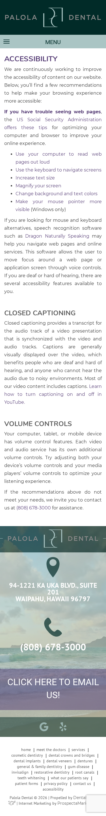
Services (78, 749)
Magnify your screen (38, 185)
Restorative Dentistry (52, 772)
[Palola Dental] (53, 17)
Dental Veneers (59, 760)
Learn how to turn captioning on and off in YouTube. (53, 394)
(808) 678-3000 (33, 508)
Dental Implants (27, 760)
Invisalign (20, 772)
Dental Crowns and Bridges (72, 755)
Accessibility (53, 789)
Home (26, 749)
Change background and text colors (57, 193)
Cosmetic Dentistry (27, 755)
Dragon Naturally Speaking (57, 236)
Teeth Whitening (31, 777)
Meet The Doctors (51, 749)
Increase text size (35, 178)
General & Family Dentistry (39, 766)
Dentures (85, 760)
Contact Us (82, 783)
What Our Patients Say (69, 777)
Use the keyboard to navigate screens (58, 170)
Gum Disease (78, 766)
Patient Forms (26, 783)
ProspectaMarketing (77, 803)
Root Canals (84, 772)
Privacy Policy (56, 783)
